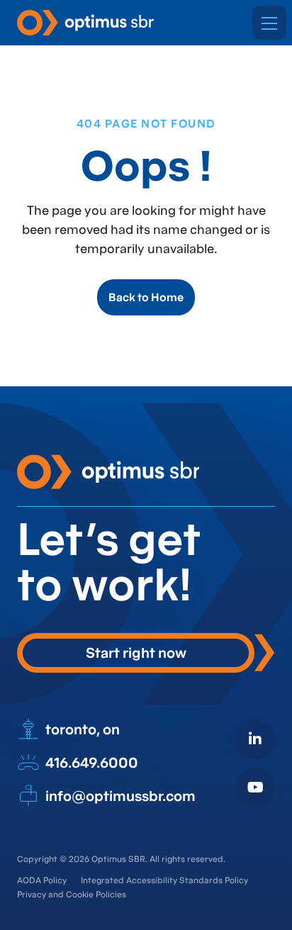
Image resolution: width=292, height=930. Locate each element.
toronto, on (82, 729)
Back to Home (146, 297)
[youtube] (255, 787)
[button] (269, 23)
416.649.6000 (91, 762)
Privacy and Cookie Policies (71, 894)
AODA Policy (42, 880)
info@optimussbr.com (120, 796)
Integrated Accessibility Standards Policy (164, 880)
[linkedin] (255, 739)
